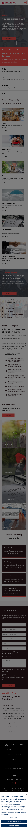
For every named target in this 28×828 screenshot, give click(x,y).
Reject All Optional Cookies (14, 821)
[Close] (26, 794)
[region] (14, 810)
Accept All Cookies (14, 825)
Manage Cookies (14, 817)
